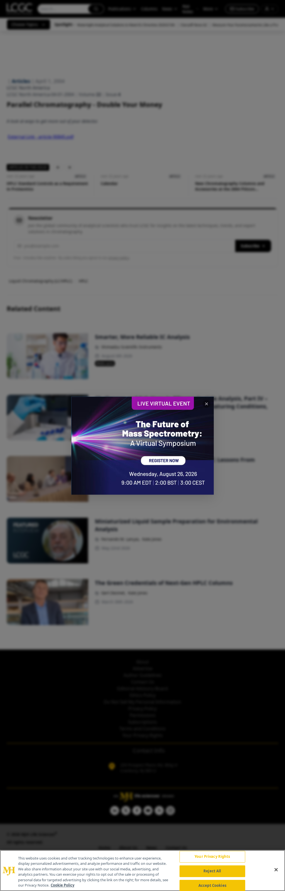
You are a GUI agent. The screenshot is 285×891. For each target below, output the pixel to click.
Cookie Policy (62, 885)
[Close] (276, 870)
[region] (142, 870)
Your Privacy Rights (212, 856)
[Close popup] (206, 404)
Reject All (212, 870)
